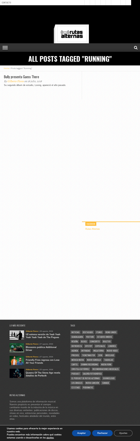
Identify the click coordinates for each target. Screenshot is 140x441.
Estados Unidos (104, 336)
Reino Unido (111, 332)
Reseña (75, 341)
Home (6, 68)
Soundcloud (109, 378)
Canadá (105, 382)
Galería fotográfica (92, 373)
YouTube (90, 336)
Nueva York (106, 364)
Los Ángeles (77, 382)
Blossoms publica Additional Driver (41, 348)
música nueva (78, 359)
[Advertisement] (70, 15)
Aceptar (81, 433)
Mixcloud (110, 355)
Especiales (100, 346)
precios (75, 355)
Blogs (84, 341)
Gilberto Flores (15, 81)
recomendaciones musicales (106, 369)
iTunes (99, 332)
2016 (100, 355)
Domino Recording (89, 364)
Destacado (88, 332)
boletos (107, 341)
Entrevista (77, 346)
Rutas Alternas (92, 229)
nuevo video (112, 350)
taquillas (108, 359)
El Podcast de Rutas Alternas (86, 378)
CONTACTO (6, 2)
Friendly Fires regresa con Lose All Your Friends (42, 361)
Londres (112, 346)
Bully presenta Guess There (21, 77)
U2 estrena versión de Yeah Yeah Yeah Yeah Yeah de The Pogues (43, 336)
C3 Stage (76, 387)
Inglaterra (98, 350)
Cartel (75, 364)
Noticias (76, 332)
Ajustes (123, 433)
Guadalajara (77, 336)
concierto (95, 341)
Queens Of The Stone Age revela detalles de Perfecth (43, 374)
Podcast (76, 373)
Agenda (75, 350)
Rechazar (102, 433)
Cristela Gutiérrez (80, 369)
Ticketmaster (88, 355)
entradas (85, 350)
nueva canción (92, 382)
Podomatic (88, 387)
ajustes (50, 437)
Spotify (88, 346)
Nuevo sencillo (94, 359)
